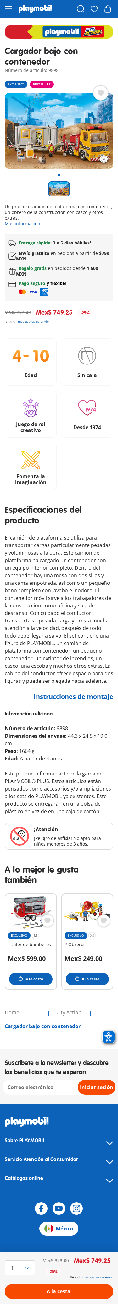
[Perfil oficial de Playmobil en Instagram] (76, 1208)
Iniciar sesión (96, 1087)
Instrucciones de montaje (73, 696)
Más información (22, 224)
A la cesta (58, 1291)
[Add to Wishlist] (100, 93)
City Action (69, 1012)
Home (12, 1012)
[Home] (35, 9)
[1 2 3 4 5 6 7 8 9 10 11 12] (21, 1267)
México (64, 1228)
